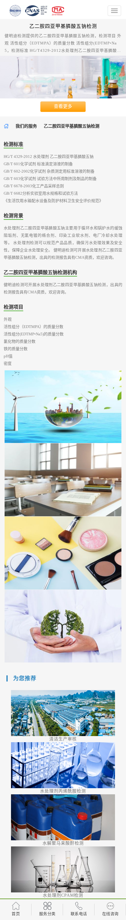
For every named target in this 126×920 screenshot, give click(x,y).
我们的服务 (26, 126)
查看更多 (63, 106)
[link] (6, 126)
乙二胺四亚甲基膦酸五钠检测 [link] (71, 126)
